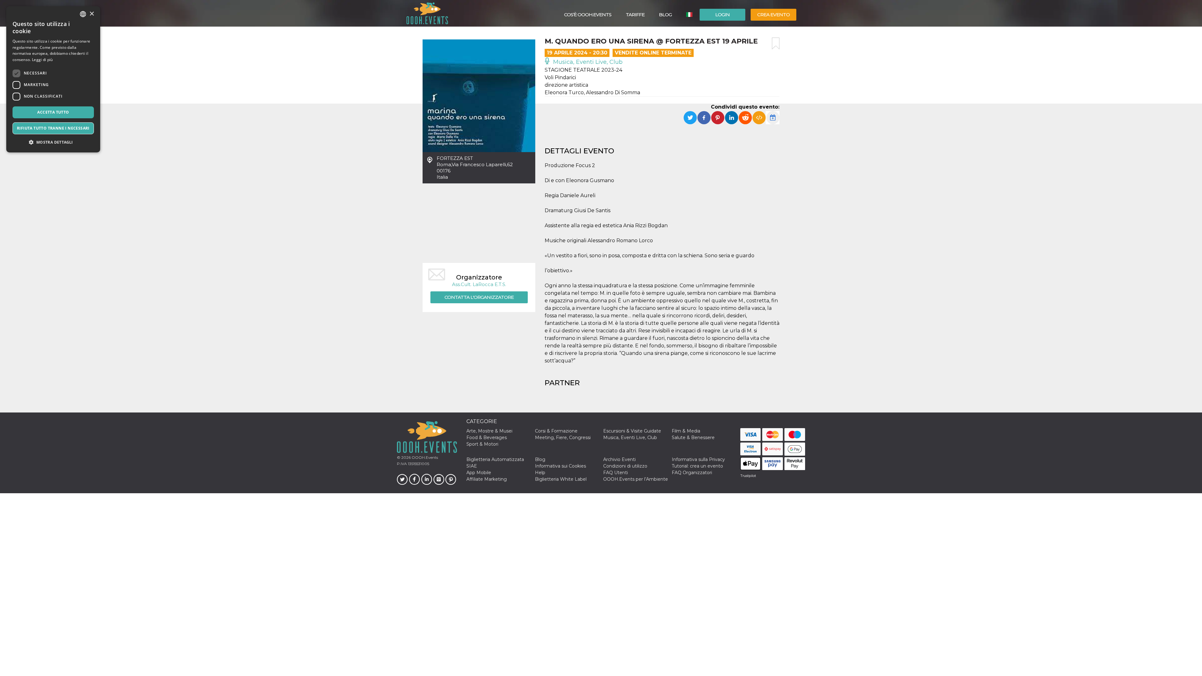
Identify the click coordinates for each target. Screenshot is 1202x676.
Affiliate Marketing (486, 479)
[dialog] (53, 79)
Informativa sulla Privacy (698, 459)
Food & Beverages (486, 437)
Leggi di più (42, 59)
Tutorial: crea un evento (697, 466)
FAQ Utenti (615, 472)
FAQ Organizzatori (692, 472)
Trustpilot (748, 476)
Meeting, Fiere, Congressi (563, 437)
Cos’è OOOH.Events (587, 15)
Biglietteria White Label (561, 479)
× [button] (91, 14)
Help (540, 472)
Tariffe (635, 15)
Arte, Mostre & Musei (489, 431)
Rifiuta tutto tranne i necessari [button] (53, 128)
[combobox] (83, 14)
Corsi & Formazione (556, 431)
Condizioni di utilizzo (625, 466)
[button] (53, 142)
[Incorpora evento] (759, 117)
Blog (665, 15)
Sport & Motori (482, 444)
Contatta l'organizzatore (479, 297)
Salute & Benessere (693, 437)
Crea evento (773, 15)
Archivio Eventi (619, 459)
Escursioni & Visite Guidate (632, 431)
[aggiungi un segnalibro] (775, 43)
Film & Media (686, 431)
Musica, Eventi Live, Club (587, 62)
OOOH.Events (424, 457)
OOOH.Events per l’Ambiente (635, 479)
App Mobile (478, 472)
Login (722, 15)
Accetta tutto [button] (53, 112)
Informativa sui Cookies (560, 466)
